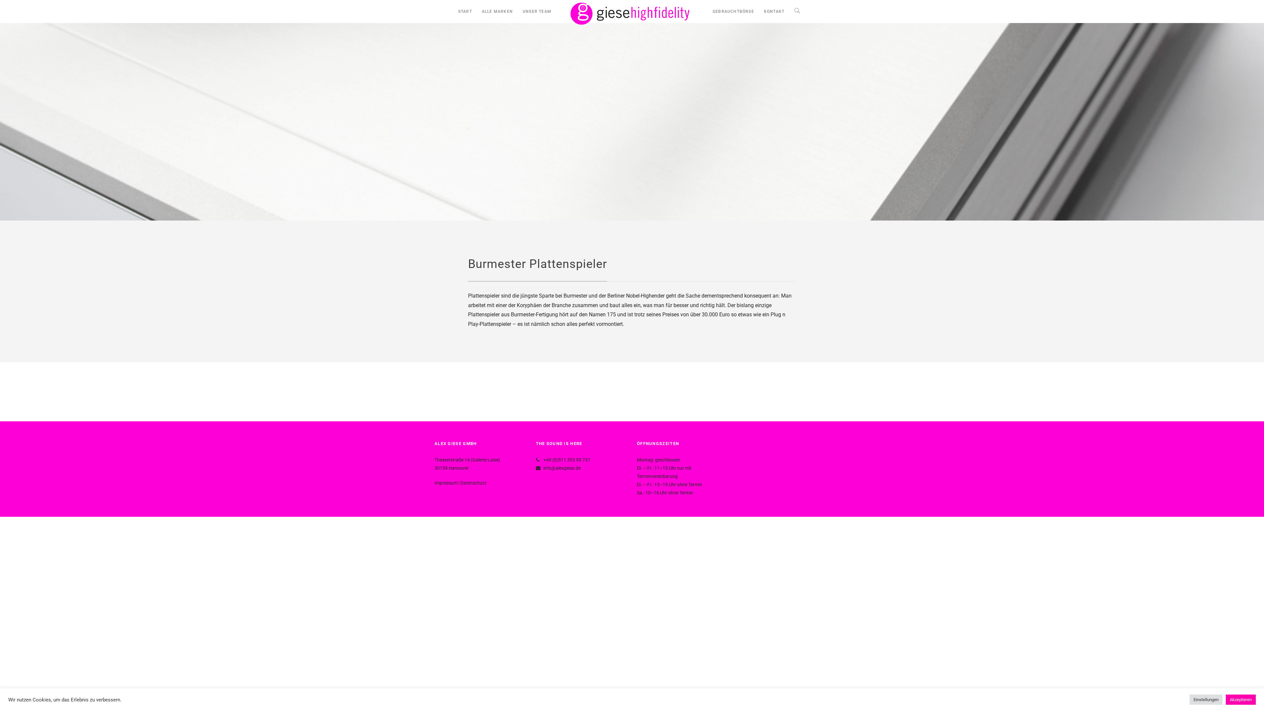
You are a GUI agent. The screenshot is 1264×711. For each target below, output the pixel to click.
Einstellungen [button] (1206, 699)
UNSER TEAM (537, 11)
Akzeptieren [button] (1241, 699)
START (465, 11)
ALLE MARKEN (497, 11)
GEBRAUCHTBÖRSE (733, 11)
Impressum (446, 483)
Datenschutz (474, 483)
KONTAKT (774, 11)
